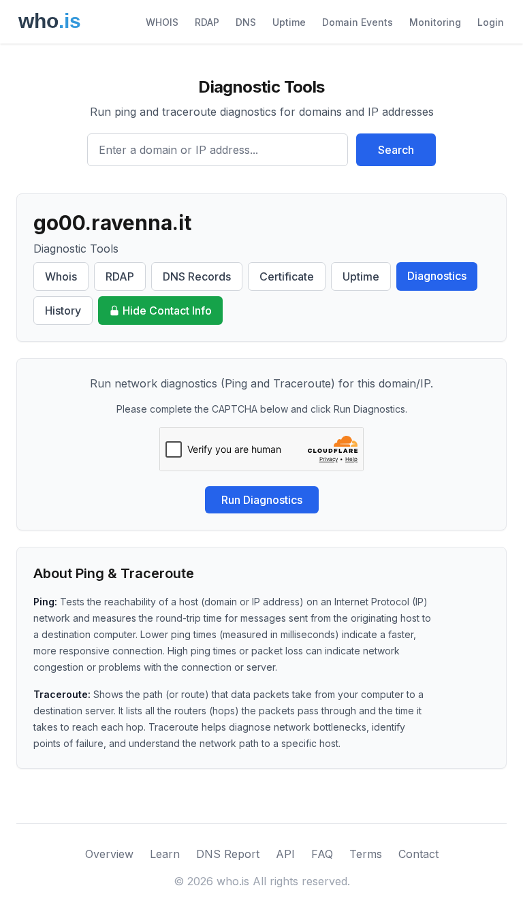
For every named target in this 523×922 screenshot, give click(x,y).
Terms (365, 854)
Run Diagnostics (261, 500)
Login (490, 22)
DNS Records (197, 276)
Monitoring (435, 22)
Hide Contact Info (167, 310)
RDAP (207, 22)
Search (396, 150)
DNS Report (227, 854)
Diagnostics (436, 276)
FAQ (322, 854)
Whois (61, 276)
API (285, 854)
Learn (165, 854)
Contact (418, 854)
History (63, 310)
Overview (109, 854)
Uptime (289, 22)
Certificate (286, 276)
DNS (246, 22)
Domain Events (357, 22)
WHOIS (162, 22)
